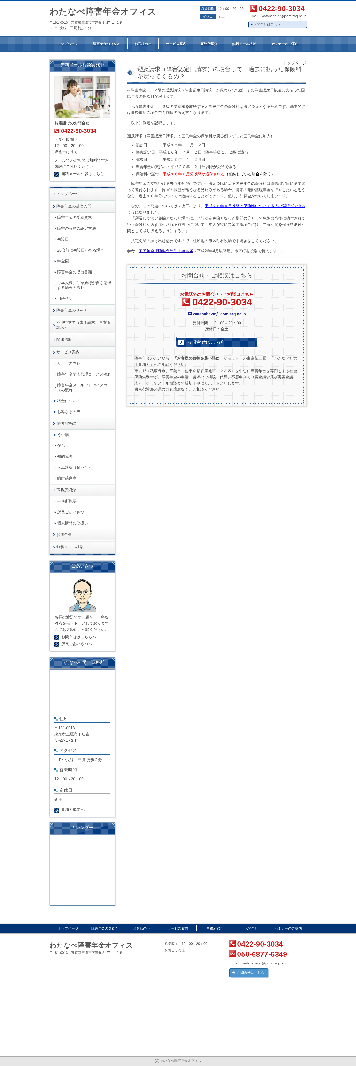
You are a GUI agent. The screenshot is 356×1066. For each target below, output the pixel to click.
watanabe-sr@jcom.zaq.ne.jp (284, 16)
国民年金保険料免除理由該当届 (166, 251)
